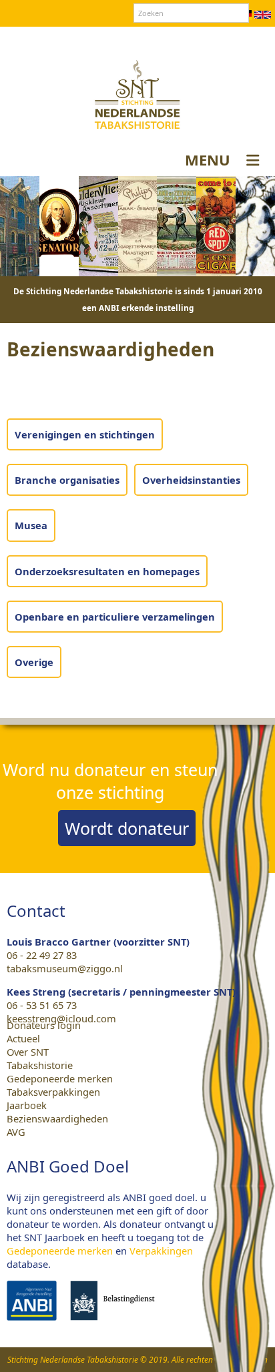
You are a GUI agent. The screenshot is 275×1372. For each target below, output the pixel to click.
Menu (207, 159)
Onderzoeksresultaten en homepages (107, 571)
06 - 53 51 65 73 (42, 1005)
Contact (127, 39)
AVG (16, 1131)
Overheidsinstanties (191, 479)
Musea (31, 525)
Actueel (23, 1038)
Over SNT (78, 39)
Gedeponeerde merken (60, 1078)
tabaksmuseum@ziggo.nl (65, 968)
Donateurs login (192, 39)
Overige (34, 662)
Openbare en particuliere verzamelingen (115, 616)
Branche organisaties (67, 479)
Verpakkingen (161, 1250)
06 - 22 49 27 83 (42, 955)
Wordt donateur (127, 828)
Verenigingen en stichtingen (85, 434)
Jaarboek (27, 1105)
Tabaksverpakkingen (53, 1091)
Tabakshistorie (40, 1065)
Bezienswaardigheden (57, 1118)
